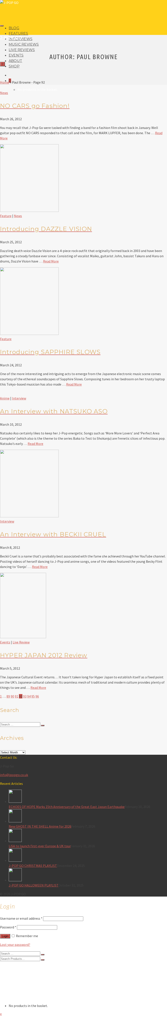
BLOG (14, 28)
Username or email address (21, 918)
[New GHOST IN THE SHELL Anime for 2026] (88, 816)
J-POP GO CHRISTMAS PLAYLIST (33, 865)
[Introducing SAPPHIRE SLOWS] (29, 333)
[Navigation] (1, 25)
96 (37, 696)
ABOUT (15, 61)
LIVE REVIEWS (22, 50)
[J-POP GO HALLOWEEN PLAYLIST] (88, 875)
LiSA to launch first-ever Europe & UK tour (40, 846)
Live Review (21, 642)
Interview (19, 398)
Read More (51, 261)
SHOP (14, 66)
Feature (6, 216)
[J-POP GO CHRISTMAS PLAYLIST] (88, 856)
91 (16, 696)
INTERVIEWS (18, 975)
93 (25, 696)
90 (12, 696)
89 (8, 696)
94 (29, 696)
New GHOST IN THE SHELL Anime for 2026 (40, 826)
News (4, 93)
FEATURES (18, 33)
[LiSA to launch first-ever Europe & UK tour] (88, 836)
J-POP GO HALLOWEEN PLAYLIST (33, 885)
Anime (5, 398)
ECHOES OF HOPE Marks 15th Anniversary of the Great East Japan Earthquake (67, 806)
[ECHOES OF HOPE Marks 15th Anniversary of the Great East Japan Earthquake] (88, 797)
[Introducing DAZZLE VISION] (29, 210)
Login (5, 936)
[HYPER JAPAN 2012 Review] (23, 637)
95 (33, 696)
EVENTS (16, 55)
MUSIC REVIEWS (24, 44)
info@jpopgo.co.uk (14, 775)
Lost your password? (15, 944)
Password (8, 927)
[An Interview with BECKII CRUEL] (29, 516)
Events (5, 642)
